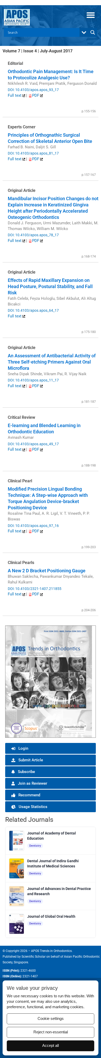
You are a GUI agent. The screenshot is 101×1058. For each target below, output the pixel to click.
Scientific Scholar (33, 956)
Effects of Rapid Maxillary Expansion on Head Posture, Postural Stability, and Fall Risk (50, 286)
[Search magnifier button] (92, 32)
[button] (90, 15)
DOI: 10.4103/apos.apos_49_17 (33, 444)
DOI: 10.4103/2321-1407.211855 (34, 589)
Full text (15, 95)
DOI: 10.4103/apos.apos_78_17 (33, 235)
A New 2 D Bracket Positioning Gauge (46, 570)
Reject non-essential (50, 1032)
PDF (36, 95)
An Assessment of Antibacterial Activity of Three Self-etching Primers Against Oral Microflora (52, 362)
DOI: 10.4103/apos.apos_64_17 (33, 310)
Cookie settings (51, 1019)
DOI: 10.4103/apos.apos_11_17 (33, 380)
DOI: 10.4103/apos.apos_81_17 (33, 153)
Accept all (50, 1045)
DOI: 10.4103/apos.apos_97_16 (33, 526)
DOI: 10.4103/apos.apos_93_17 (33, 90)
